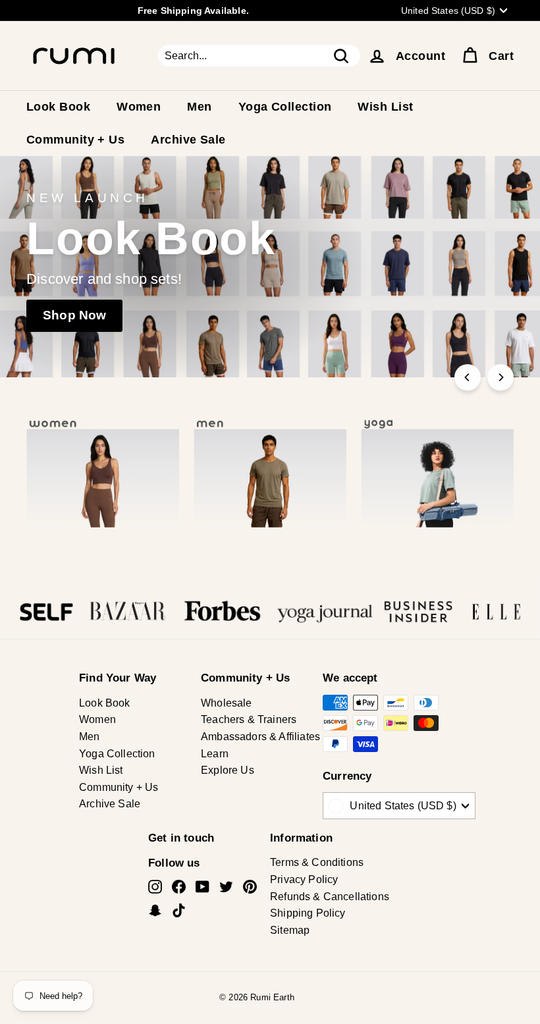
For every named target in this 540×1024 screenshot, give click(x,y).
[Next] (500, 377)
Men (199, 106)
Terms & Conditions (317, 862)
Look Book (58, 106)
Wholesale (226, 703)
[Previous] (467, 377)
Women (139, 106)
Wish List (385, 106)
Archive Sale (188, 139)
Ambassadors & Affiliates (260, 736)
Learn (215, 753)
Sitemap (290, 930)
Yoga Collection (285, 106)
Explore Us (227, 770)
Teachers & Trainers (248, 719)
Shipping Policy (308, 913)
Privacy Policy (304, 879)
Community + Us (75, 139)
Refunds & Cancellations (329, 896)
